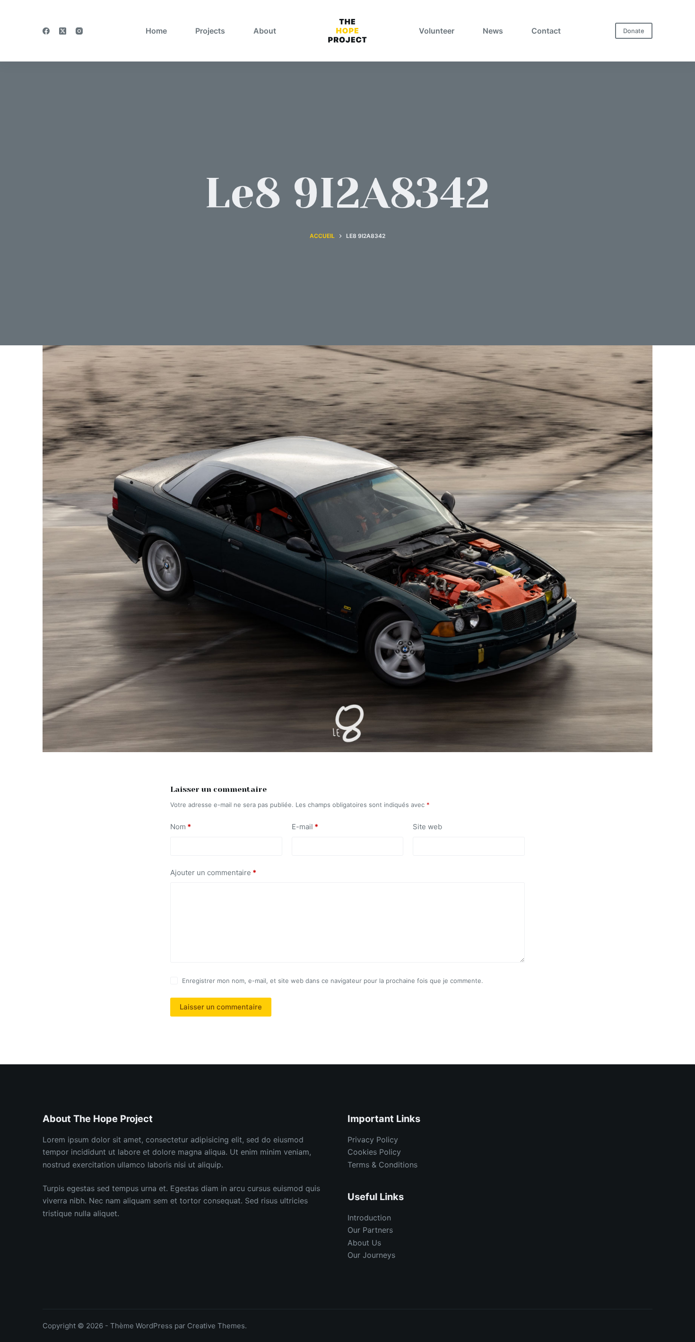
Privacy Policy (373, 1139)
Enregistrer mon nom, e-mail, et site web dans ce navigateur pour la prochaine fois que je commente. (332, 980)
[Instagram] (79, 31)
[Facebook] (46, 31)
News (493, 30)
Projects (210, 30)
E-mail (305, 826)
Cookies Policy (374, 1152)
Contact (546, 30)
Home (156, 30)
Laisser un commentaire (221, 1006)
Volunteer (436, 30)
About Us (364, 1242)
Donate (633, 31)
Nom (180, 826)
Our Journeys (371, 1255)
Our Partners (370, 1230)
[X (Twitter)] (62, 31)
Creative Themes (216, 1325)
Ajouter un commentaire (213, 872)
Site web (427, 826)
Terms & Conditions (382, 1164)
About (264, 30)
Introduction (369, 1217)
